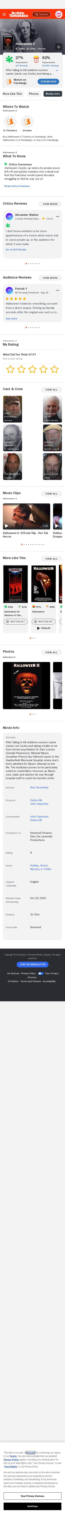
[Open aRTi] (59, 14)
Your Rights (11, 1466)
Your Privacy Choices (32, 1496)
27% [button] (19, 58)
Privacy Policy (11, 1459)
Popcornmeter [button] (48, 62)
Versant (30, 1452)
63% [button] (46, 58)
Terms (13, 1456)
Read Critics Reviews (16, 186)
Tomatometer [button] (22, 62)
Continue (32, 1506)
